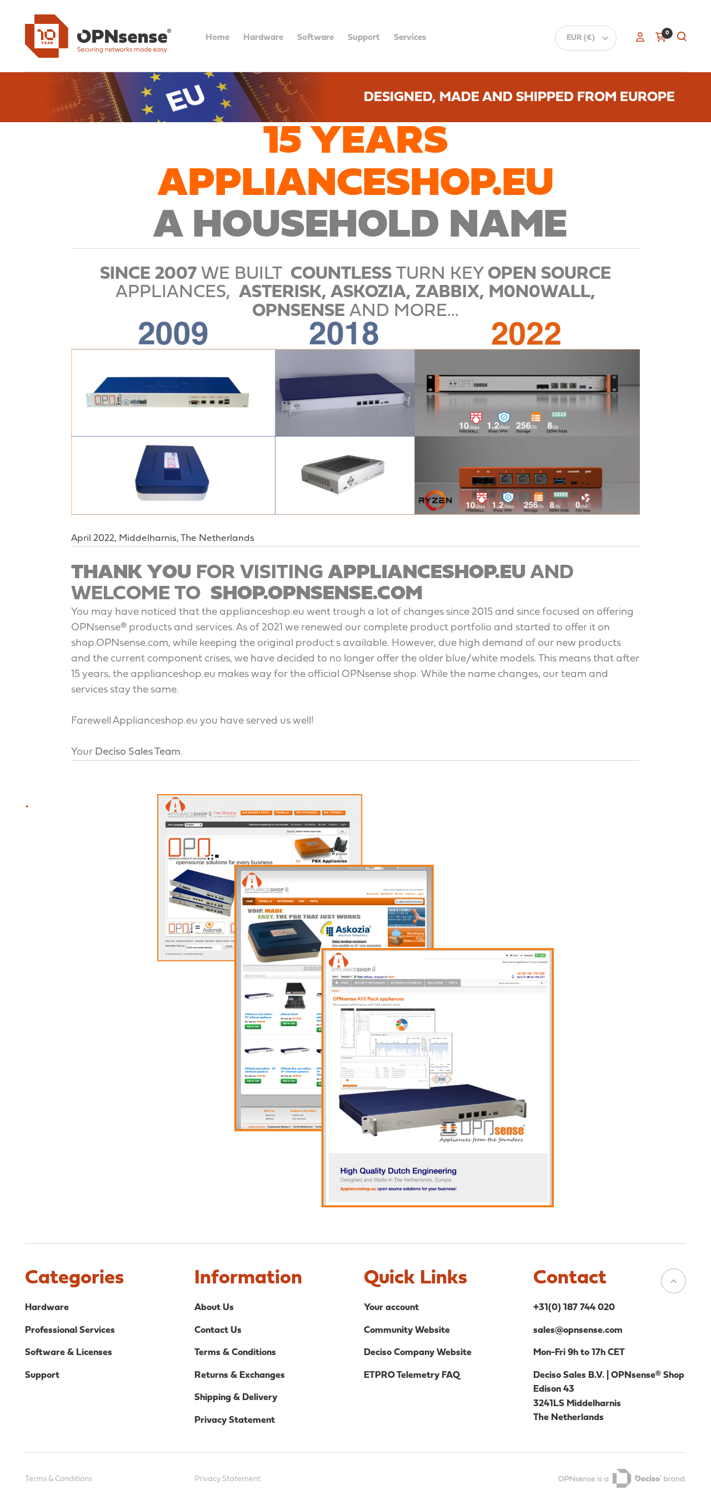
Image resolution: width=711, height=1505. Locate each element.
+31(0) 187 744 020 (574, 1307)
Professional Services (70, 1330)
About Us (214, 1307)
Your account (391, 1307)
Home (217, 37)
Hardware (263, 37)
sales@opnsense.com (578, 1330)
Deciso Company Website (418, 1352)
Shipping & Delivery (235, 1397)
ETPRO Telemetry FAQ (412, 1375)
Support (364, 37)
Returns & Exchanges (239, 1375)
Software (315, 37)
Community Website (407, 1330)
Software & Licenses (68, 1352)
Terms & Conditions (235, 1352)
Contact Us (218, 1330)
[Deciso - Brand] (622, 1478)
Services (410, 37)
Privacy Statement (234, 1420)
